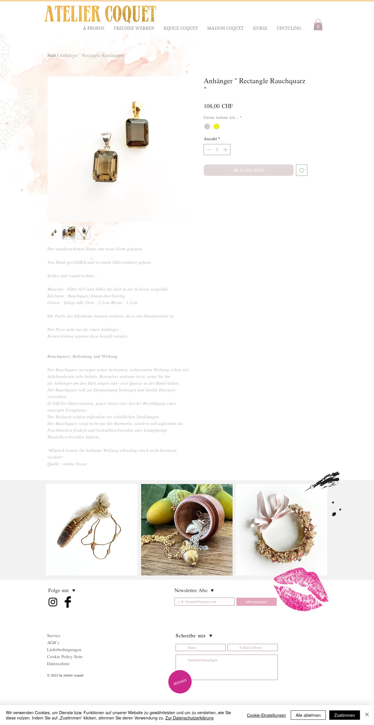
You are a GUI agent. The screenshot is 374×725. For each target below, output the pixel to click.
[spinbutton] (217, 149)
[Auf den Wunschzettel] (301, 170)
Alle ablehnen (308, 715)
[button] (94, 28)
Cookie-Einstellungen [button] (266, 715)
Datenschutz (58, 663)
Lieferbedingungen (64, 649)
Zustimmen (344, 715)
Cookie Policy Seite (65, 656)
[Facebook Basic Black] (68, 602)
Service (53, 635)
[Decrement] (208, 149)
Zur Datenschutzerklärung (189, 718)
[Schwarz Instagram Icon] (53, 602)
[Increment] (226, 149)
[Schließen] (366, 715)
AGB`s (53, 642)
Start (51, 55)
